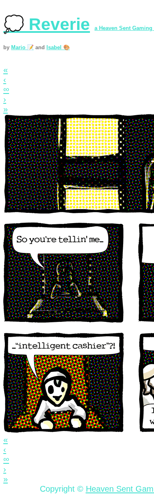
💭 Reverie (46, 24)
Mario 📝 (22, 47)
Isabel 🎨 (58, 47)
